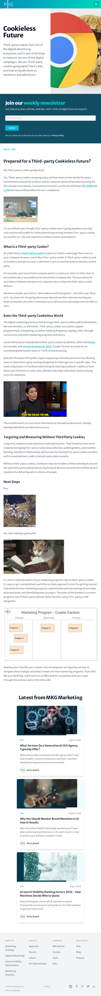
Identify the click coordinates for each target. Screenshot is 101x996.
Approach (34, 946)
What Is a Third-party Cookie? (26, 247)
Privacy (47, 986)
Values (32, 958)
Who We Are (59, 946)
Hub (78, 946)
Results (33, 952)
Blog (6, 149)
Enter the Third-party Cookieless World (33, 316)
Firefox (91, 342)
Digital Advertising (14, 955)
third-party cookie (33, 253)
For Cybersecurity (37, 963)
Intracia (17, 990)
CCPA (7, 190)
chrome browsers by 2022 (37, 346)
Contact (57, 952)
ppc (14, 149)
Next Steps (12, 482)
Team (55, 958)
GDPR (89, 185)
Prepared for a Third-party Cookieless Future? (47, 161)
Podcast (80, 958)
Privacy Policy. (58, 135)
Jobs (55, 963)
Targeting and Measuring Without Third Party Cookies (44, 437)
